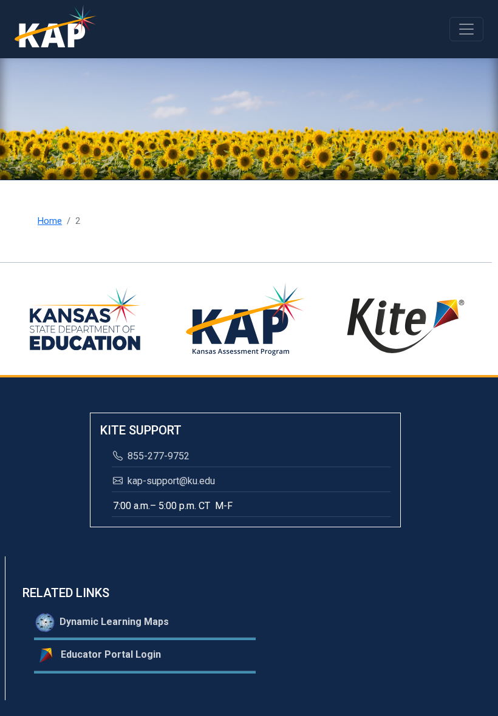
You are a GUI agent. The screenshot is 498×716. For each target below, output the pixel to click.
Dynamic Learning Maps (112, 621)
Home (50, 220)
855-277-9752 (157, 456)
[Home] (56, 29)
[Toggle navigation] (466, 29)
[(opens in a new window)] (85, 318)
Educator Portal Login (108, 654)
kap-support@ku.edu (170, 481)
